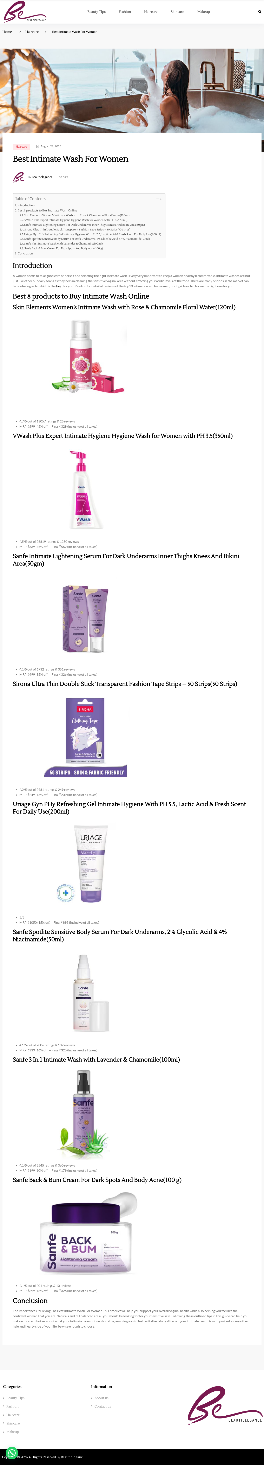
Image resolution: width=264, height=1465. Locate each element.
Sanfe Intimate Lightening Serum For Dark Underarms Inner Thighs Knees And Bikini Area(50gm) (84, 225)
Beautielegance (42, 177)
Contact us (102, 1406)
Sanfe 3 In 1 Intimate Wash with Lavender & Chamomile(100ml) (63, 243)
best (59, 286)
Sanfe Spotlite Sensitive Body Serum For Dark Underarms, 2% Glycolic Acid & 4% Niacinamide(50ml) (87, 239)
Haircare (151, 12)
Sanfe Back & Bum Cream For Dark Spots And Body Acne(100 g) (63, 248)
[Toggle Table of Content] (156, 199)
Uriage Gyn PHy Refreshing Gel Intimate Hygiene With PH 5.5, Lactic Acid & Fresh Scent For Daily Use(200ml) (92, 234)
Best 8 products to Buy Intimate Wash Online (47, 210)
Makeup (203, 12)
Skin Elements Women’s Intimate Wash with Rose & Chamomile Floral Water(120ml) (77, 215)
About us (101, 1398)
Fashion (125, 12)
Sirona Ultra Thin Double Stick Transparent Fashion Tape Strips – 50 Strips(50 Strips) (77, 229)
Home (7, 32)
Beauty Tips (96, 12)
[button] (12, 1453)
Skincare (177, 12)
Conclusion (25, 253)
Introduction (26, 205)
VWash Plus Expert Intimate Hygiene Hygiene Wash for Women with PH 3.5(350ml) (75, 220)
